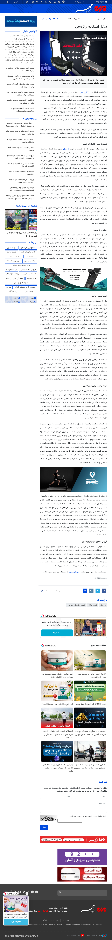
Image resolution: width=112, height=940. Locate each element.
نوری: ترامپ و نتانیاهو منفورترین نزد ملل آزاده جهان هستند (20, 93)
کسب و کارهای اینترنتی (76, 605)
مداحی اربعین (29, 260)
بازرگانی (44, 920)
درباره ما (66, 920)
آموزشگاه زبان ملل (21, 282)
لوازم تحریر (11, 247)
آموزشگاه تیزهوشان (13, 274)
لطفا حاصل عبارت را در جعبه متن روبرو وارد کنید (88, 816)
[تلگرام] (36, 892)
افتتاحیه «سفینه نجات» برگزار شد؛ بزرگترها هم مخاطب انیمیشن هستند (20, 53)
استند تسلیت (14, 256)
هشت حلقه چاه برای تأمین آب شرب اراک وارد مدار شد (20, 86)
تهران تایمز (29, 291)
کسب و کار (93, 605)
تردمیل (66, 149)
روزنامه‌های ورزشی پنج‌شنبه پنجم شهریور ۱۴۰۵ (22, 234)
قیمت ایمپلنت (11, 269)
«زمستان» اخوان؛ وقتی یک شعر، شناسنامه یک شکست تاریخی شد (22, 189)
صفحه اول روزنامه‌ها (26, 206)
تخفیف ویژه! (16, 921)
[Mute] (81, 634)
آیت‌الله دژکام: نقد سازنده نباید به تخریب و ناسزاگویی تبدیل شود (21, 37)
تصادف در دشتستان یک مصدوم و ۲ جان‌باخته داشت (20, 141)
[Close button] (27, 893)
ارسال (44, 827)
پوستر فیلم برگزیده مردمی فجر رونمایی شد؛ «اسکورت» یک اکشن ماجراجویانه (19, 45)
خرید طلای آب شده (28, 252)
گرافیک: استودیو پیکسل (73, 935)
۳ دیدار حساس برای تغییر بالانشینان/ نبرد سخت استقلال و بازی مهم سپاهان (19, 125)
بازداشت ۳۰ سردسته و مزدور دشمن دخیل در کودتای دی (20, 101)
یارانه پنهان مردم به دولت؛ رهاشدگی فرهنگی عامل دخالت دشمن (20, 77)
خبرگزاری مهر (85, 92)
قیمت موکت (11, 252)
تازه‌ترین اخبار (30, 31)
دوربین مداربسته (13, 260)
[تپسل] (42, 615)
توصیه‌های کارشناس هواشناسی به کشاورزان (21, 173)
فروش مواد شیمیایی (28, 269)
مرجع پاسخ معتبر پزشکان (21, 265)
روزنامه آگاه (13, 291)
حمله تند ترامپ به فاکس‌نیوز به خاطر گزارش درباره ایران (20, 165)
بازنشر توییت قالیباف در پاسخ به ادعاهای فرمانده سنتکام (22, 110)
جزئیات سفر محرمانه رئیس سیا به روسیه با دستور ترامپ (21, 181)
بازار (104, 19)
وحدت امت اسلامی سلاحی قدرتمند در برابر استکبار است (20, 69)
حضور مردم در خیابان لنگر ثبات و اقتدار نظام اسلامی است (19, 61)
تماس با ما (55, 920)
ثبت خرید (57, 633)
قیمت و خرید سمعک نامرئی (25, 287)
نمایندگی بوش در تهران (14, 278)
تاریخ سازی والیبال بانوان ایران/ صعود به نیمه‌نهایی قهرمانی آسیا (20, 157)
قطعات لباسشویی (29, 274)
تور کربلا (30, 256)
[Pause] (77, 634)
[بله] (32, 892)
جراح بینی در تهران (28, 247)
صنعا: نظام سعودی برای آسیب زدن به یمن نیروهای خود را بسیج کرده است (20, 197)
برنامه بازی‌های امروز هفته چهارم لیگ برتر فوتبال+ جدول (20, 133)
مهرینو (8, 287)
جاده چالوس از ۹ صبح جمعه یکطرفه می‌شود (21, 149)
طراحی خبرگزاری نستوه (94, 935)
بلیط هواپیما (31, 278)
